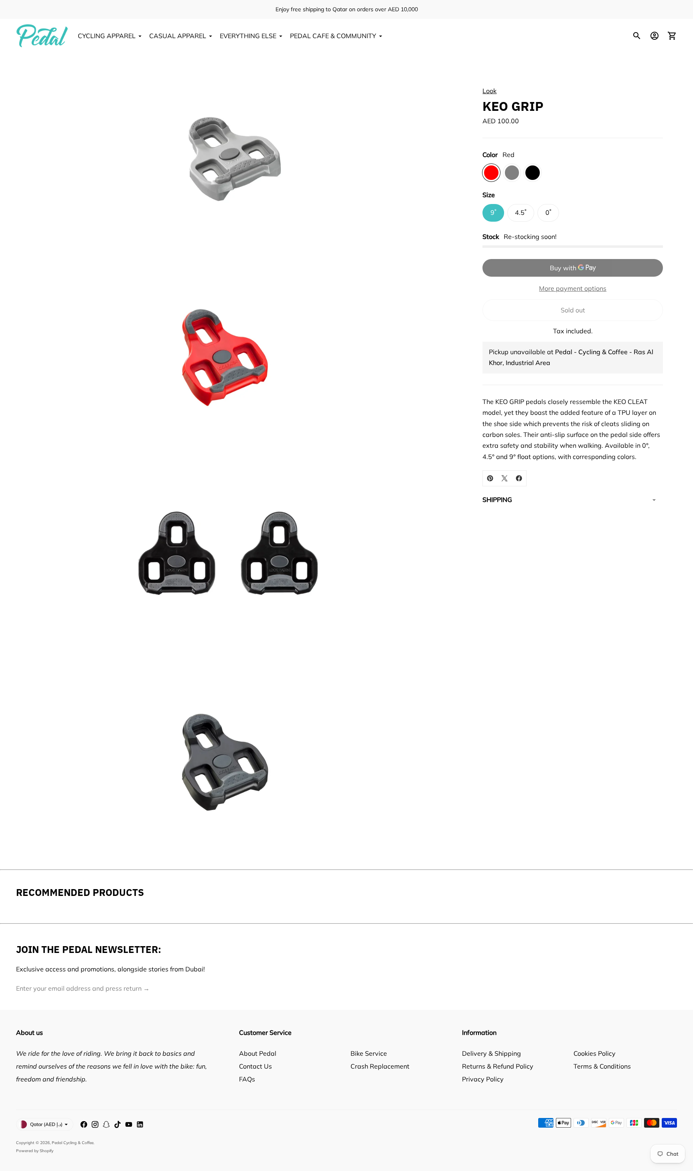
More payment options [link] (572, 288)
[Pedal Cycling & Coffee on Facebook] (84, 1124)
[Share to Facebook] (519, 478)
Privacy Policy (483, 1079)
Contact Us (255, 1066)
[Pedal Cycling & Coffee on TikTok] (117, 1124)
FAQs (247, 1079)
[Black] (532, 173)
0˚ (548, 212)
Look (489, 91)
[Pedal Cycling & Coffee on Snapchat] (106, 1124)
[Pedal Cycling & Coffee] (42, 36)
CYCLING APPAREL (107, 36)
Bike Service (369, 1053)
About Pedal (257, 1053)
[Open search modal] (637, 36)
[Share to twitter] (504, 478)
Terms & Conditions (602, 1066)
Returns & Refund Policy (497, 1066)
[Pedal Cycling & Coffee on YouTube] (129, 1124)
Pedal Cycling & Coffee (72, 1142)
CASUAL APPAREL (177, 36)
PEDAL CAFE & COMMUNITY (333, 36)
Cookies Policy (594, 1053)
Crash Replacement (380, 1066)
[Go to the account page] (654, 36)
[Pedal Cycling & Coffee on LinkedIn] (140, 1124)
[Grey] (512, 173)
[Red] (491, 173)
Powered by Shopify (34, 1150)
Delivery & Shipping (491, 1053)
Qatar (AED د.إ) (46, 1124)
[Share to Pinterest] (490, 478)
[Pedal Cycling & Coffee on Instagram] (95, 1124)
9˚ (493, 212)
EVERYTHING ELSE (248, 36)
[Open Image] (227, 153)
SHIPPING (497, 500)
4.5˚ (521, 212)
